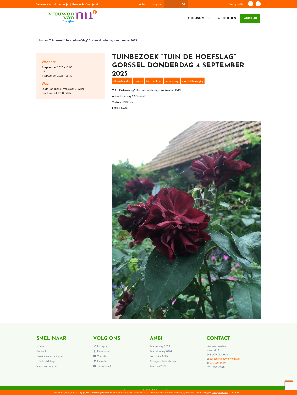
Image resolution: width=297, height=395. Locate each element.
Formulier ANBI (159, 356)
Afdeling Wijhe (199, 18)
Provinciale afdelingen (49, 356)
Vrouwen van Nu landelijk (52, 4)
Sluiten (235, 392)
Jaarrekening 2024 (161, 351)
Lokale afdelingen (46, 360)
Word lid (250, 18)
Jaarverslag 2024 (160, 346)
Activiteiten (227, 18)
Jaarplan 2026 (158, 365)
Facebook (103, 351)
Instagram (103, 346)
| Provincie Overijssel (84, 4)
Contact (142, 4)
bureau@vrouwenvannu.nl (224, 358)
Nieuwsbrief (103, 365)
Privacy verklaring (220, 392)
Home (43, 40)
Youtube (102, 356)
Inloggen (157, 4)
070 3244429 (218, 362)
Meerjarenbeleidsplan (163, 360)
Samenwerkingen (46, 365)
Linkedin (102, 360)
